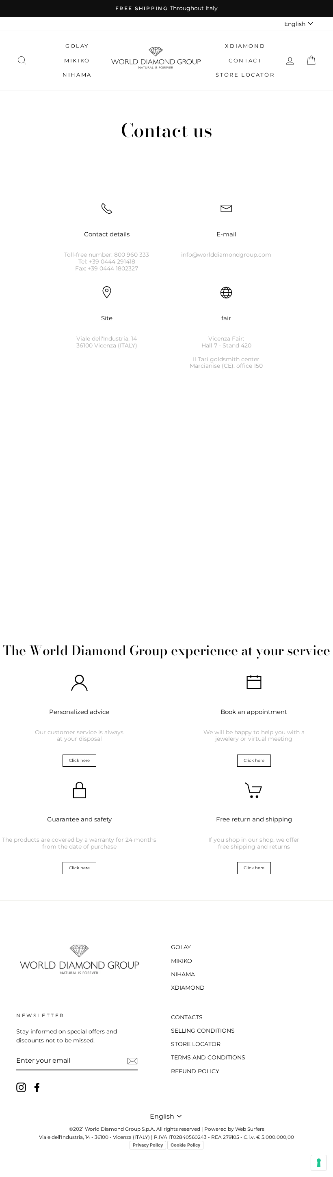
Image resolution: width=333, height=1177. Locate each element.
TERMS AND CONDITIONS (208, 1057)
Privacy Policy (148, 1145)
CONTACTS (187, 1017)
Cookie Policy (185, 1145)
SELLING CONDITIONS (203, 1030)
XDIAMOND (245, 46)
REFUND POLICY (195, 1071)
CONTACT (245, 60)
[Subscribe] (132, 1061)
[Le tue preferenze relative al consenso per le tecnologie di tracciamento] (319, 1163)
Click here (79, 760)
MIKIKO (77, 60)
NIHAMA (77, 74)
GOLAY (77, 46)
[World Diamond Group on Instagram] (21, 1087)
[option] (166, 8)
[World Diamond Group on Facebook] (37, 1087)
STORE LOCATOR (245, 74)
